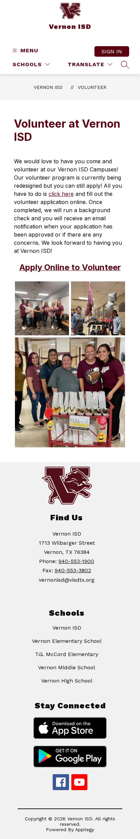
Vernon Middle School (66, 667)
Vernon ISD (48, 87)
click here (61, 193)
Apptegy (84, 829)
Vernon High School (66, 680)
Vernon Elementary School (67, 641)
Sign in (112, 51)
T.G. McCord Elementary (66, 654)
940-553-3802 (73, 570)
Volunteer (92, 87)
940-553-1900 (76, 561)
